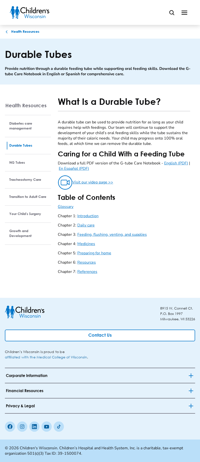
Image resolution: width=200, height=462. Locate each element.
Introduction (88, 216)
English (176, 163)
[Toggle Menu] (184, 12)
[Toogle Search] (172, 12)
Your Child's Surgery (25, 214)
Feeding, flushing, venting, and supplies (112, 234)
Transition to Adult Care (27, 197)
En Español (74, 168)
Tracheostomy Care (25, 180)
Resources (86, 262)
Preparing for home (94, 253)
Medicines (86, 244)
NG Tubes (17, 162)
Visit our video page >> (92, 182)
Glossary (65, 206)
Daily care (86, 225)
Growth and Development (20, 233)
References (87, 271)
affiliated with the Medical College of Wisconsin (46, 357)
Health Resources (26, 105)
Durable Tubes (20, 145)
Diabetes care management (20, 126)
